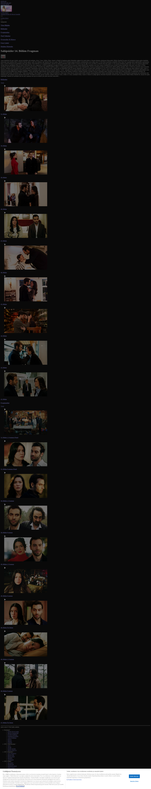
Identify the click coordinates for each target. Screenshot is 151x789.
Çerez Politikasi (20, 786)
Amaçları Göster (134, 781)
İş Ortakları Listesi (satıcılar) (74, 779)
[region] (75, 779)
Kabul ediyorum (134, 776)
